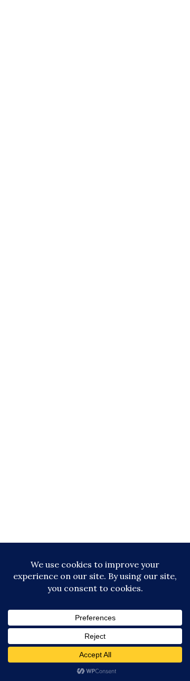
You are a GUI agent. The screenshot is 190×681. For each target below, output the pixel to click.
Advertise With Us (95, 524)
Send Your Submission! (95, 540)
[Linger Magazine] (95, 55)
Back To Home (43, 277)
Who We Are (95, 509)
